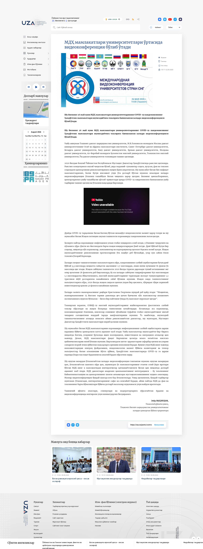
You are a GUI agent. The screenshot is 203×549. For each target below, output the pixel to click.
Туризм (36, 522)
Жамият (163, 57)
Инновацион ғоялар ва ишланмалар (108, 514)
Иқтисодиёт (38, 533)
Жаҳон (36, 529)
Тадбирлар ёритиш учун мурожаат (66, 506)
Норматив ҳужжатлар (154, 510)
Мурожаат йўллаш (59, 522)
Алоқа (148, 514)
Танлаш (167, 61)
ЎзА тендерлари (152, 533)
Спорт (36, 526)
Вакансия (149, 529)
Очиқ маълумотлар (153, 522)
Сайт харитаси (58, 518)
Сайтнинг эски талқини (61, 526)
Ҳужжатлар (38, 537)
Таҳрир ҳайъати (101, 518)
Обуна (55, 510)
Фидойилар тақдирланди (153, 478)
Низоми (98, 526)
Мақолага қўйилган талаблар (105, 522)
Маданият (37, 518)
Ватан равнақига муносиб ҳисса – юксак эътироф (70, 480)
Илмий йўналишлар (102, 510)
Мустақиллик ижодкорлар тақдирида (114, 478)
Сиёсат (36, 506)
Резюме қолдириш (60, 514)
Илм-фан (37, 514)
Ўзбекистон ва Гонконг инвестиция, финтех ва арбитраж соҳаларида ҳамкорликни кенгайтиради (62, 544)
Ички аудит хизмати (153, 526)
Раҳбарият (150, 518)
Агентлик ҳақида (152, 506)
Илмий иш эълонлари (103, 506)
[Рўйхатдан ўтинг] (52, 475)
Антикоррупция (152, 537)
